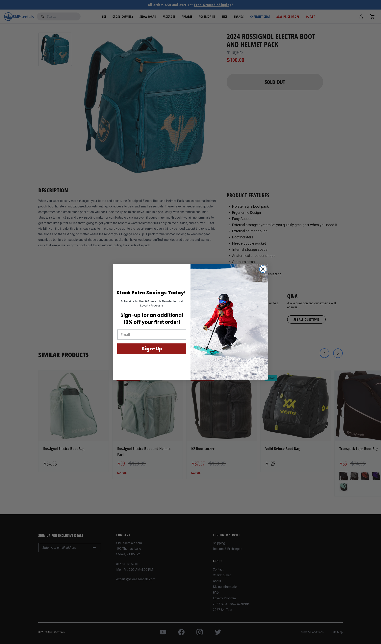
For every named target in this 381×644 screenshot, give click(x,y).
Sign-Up (152, 348)
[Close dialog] (262, 269)
